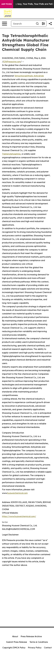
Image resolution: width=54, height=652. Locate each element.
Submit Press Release (16, 642)
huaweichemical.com (17, 493)
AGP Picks (7, 4)
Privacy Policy (34, 647)
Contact (48, 647)
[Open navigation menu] (4, 23)
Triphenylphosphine (11, 154)
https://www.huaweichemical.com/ (19, 516)
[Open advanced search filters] (43, 23)
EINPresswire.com (12, 61)
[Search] (37, 23)
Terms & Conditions (39, 642)
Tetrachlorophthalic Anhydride (29, 76)
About (15, 636)
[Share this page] (50, 23)
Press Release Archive (31, 636)
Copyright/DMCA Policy (13, 647)
